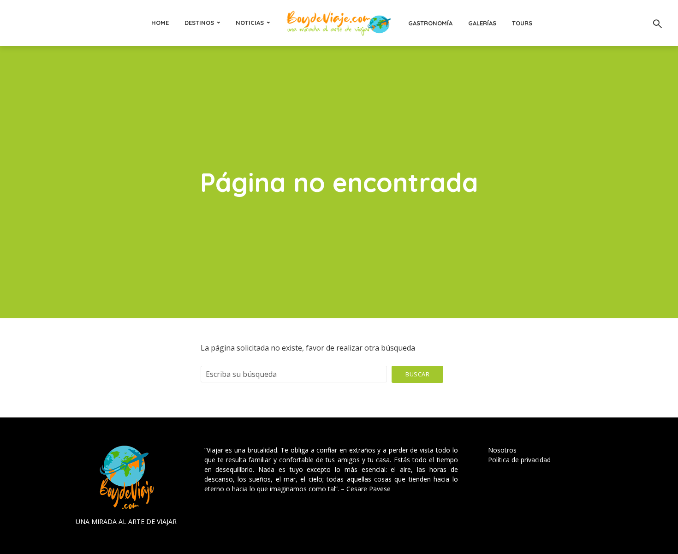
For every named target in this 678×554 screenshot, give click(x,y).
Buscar (417, 374)
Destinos (199, 22)
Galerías (482, 23)
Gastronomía (430, 23)
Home (160, 22)
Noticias (250, 22)
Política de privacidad (519, 459)
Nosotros (502, 450)
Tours (522, 23)
